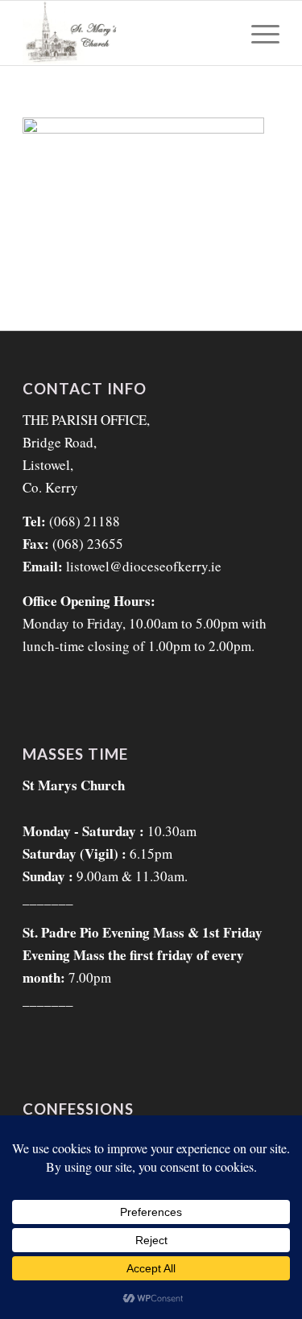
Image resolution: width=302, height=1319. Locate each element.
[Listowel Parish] (125, 33)
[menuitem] (257, 33)
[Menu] (257, 33)
